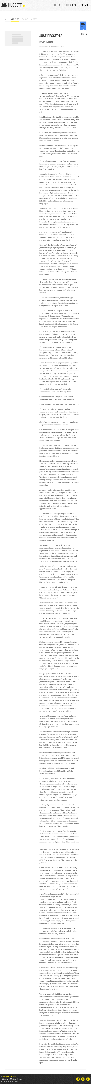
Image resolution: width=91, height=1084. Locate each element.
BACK (84, 34)
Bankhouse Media (13, 1081)
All (6, 19)
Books (25, 19)
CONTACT (84, 5)
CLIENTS (56, 5)
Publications (70, 5)
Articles (15, 19)
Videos (34, 19)
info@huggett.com (9, 1077)
